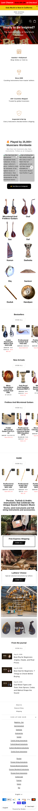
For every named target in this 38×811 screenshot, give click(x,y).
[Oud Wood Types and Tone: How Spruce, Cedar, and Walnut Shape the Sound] (7, 684)
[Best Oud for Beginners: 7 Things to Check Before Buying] (7, 670)
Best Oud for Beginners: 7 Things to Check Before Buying (24, 673)
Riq (19, 787)
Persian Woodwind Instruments (19, 769)
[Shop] (19, 601)
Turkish (19, 737)
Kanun (19, 784)
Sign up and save (18, 717)
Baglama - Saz (19, 722)
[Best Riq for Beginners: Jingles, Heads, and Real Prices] (7, 656)
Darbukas (19, 729)
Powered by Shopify (19, 809)
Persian (19, 758)
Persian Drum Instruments (19, 773)
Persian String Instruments (19, 762)
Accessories (19, 733)
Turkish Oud (19, 776)
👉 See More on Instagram (19, 186)
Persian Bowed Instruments (19, 765)
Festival (18, 780)
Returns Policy (19, 708)
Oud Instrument (19, 726)
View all (19, 320)
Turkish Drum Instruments (19, 751)
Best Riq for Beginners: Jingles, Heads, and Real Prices (24, 659)
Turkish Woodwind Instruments (19, 748)
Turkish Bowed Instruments (19, 744)
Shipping (19, 711)
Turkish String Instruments (19, 740)
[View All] (19, 532)
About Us (19, 705)
